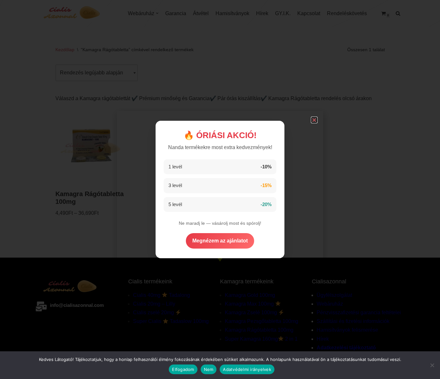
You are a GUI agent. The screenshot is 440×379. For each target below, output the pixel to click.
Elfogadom (183, 369)
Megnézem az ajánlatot (220, 240)
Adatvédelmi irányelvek (247, 369)
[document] (220, 189)
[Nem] (432, 365)
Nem (209, 369)
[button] (314, 120)
